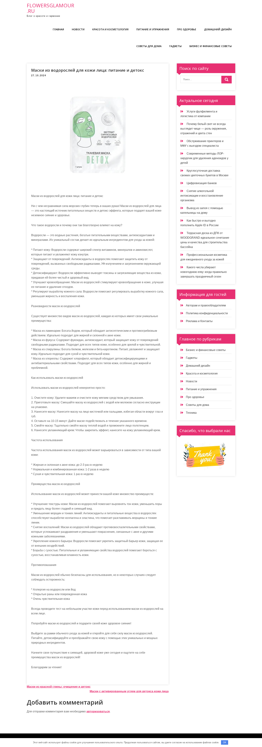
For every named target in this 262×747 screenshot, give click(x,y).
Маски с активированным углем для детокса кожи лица (129, 691)
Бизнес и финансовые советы (210, 46)
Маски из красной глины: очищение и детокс (59, 686)
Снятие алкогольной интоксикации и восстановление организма (201, 195)
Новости (78, 29)
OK (224, 742)
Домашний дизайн (218, 29)
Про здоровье (186, 29)
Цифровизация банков (202, 183)
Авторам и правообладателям (206, 305)
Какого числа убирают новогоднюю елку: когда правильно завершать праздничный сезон (203, 272)
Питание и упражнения (152, 29)
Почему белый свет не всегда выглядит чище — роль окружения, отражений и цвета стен (203, 128)
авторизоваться (98, 711)
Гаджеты (175, 46)
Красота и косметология (110, 29)
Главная (58, 29)
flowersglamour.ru (50, 8)
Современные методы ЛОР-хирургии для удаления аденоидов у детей (204, 158)
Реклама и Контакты (199, 321)
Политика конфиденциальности (207, 313)
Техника (191, 412)
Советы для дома (148, 46)
